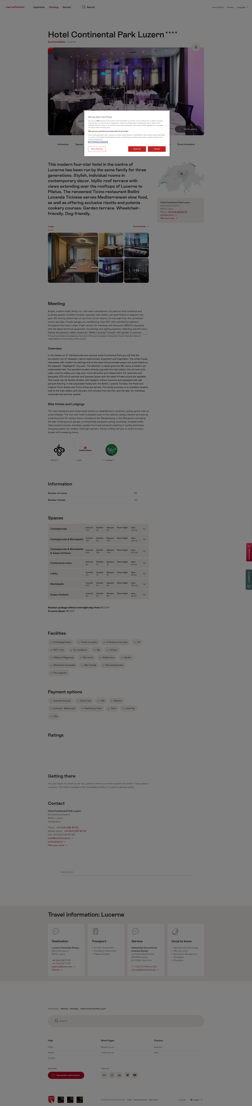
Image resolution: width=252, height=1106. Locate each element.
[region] (127, 133)
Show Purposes (97, 149)
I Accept (157, 149)
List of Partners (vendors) (98, 142)
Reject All (137, 149)
